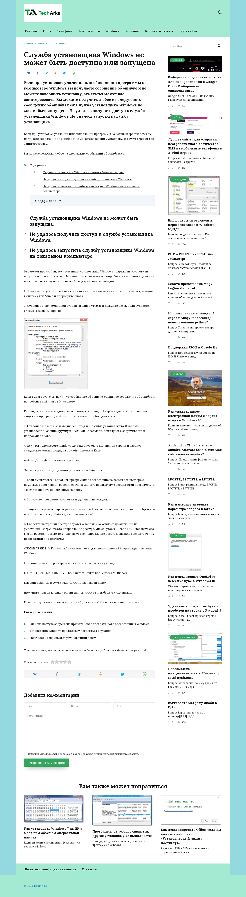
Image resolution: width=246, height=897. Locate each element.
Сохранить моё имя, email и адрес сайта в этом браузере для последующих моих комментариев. (83, 753)
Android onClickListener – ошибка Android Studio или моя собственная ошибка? (195, 449)
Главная (31, 31)
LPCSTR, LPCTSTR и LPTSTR (191, 479)
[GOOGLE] (195, 70)
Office (47, 31)
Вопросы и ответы (159, 31)
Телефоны (65, 31)
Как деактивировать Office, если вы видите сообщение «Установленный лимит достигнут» (191, 836)
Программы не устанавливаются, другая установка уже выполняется (122, 833)
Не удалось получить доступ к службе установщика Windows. (87, 179)
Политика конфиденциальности (50, 869)
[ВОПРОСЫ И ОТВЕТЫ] (195, 661)
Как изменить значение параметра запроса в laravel (192, 506)
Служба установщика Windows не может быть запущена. (83, 172)
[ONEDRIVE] (185, 569)
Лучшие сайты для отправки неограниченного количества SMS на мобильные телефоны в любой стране (195, 146)
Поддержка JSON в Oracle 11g (192, 347)
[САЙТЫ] (195, 132)
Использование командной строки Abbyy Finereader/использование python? (191, 317)
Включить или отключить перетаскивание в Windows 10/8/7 (191, 224)
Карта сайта (187, 31)
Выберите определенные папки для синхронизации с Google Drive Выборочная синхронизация (195, 84)
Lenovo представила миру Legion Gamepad (190, 286)
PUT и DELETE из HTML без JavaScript (191, 256)
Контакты (89, 869)
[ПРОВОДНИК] (194, 213)
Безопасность (89, 31)
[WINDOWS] (195, 404)
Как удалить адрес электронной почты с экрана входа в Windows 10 (192, 415)
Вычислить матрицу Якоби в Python (192, 705)
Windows (112, 31)
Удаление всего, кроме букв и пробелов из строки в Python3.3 (194, 608)
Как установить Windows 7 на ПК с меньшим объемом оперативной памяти (53, 832)
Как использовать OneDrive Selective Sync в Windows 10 (191, 578)
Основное (131, 31)
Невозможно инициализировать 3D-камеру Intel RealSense (193, 673)
